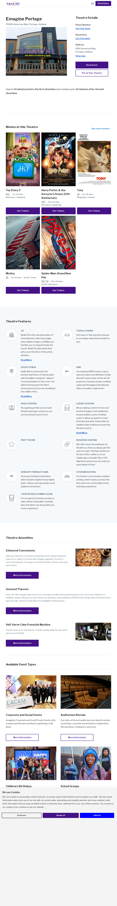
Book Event (92, 65)
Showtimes (103, 3)
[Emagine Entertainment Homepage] (13, 3)
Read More (26, 360)
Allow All (96, 815)
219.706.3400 (82, 28)
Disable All (60, 815)
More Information (22, 575)
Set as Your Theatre (92, 73)
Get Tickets (23, 211)
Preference (21, 815)
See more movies (100, 128)
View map (80, 56)
